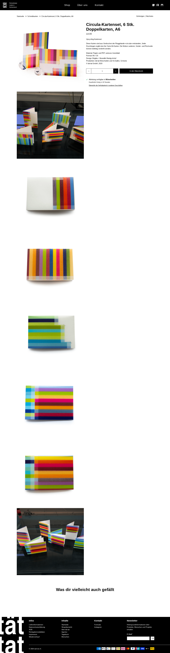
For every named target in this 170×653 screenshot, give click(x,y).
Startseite (20, 16)
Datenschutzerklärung (37, 627)
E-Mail (129, 634)
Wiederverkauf (34, 637)
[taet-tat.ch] (15, 5)
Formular (97, 625)
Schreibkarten (32, 16)
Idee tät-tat (66, 629)
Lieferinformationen (36, 625)
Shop (67, 5)
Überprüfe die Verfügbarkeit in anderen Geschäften (106, 85)
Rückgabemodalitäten (37, 632)
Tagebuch (65, 634)
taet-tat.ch (37, 649)
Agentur (64, 632)
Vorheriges (140, 16)
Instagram (98, 627)
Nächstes (149, 16)
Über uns (82, 5)
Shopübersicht (67, 627)
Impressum (33, 634)
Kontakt (99, 5)
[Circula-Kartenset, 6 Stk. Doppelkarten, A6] (50, 55)
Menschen (65, 637)
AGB (30, 629)
